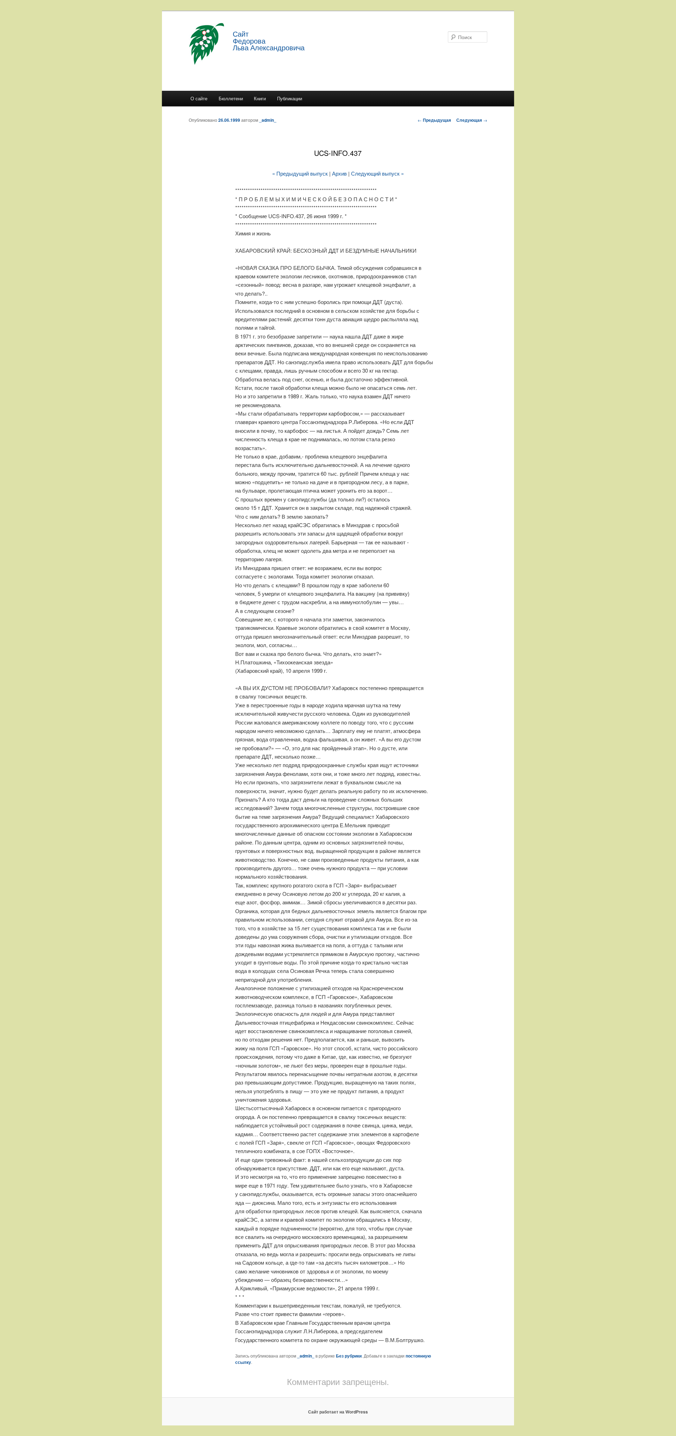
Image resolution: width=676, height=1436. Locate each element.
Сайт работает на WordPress (338, 1412)
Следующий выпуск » (377, 173)
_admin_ (267, 120)
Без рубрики (349, 1356)
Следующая (471, 120)
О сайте (198, 98)
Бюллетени (231, 98)
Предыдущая (434, 120)
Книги (260, 98)
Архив (339, 173)
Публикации (289, 98)
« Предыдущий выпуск (300, 173)
